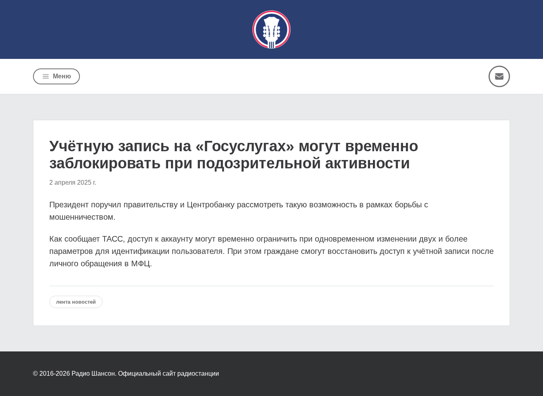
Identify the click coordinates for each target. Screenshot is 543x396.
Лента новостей (76, 302)
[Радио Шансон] (271, 29)
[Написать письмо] (499, 76)
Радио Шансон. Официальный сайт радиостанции (145, 373)
